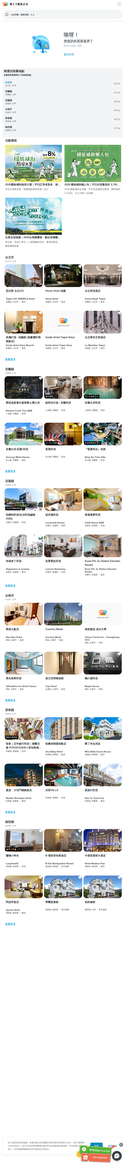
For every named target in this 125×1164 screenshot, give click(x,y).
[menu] (119, 4)
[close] (121, 1145)
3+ (52, 784)
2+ (56, 396)
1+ (20, 849)
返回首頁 (69, 54)
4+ (98, 396)
